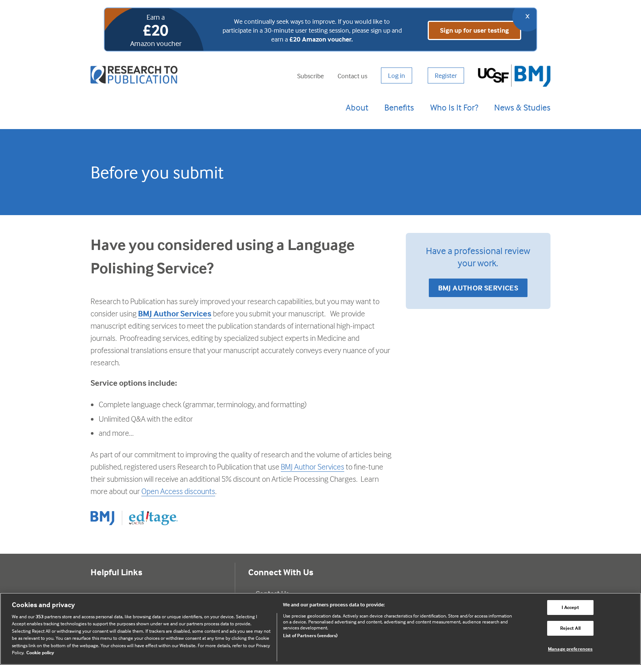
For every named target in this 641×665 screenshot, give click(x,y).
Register (446, 75)
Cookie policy (40, 652)
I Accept (570, 607)
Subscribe (310, 75)
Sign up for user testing (474, 30)
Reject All (570, 628)
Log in (396, 75)
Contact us (352, 75)
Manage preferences (570, 649)
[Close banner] (527, 17)
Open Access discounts (178, 491)
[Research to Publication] (135, 75)
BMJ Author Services (174, 313)
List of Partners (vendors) (310, 635)
